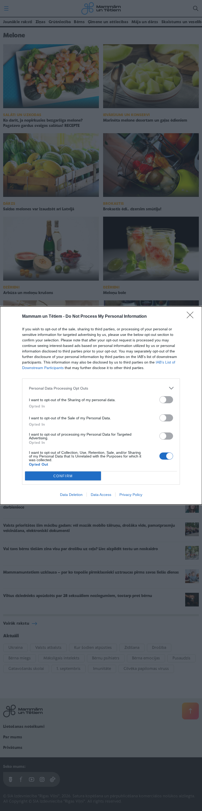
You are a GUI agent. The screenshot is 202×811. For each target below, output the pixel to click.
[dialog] (101, 405)
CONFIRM (63, 476)
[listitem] (101, 388)
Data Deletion (71, 494)
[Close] (192, 317)
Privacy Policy (130, 494)
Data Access (101, 494)
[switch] (166, 399)
